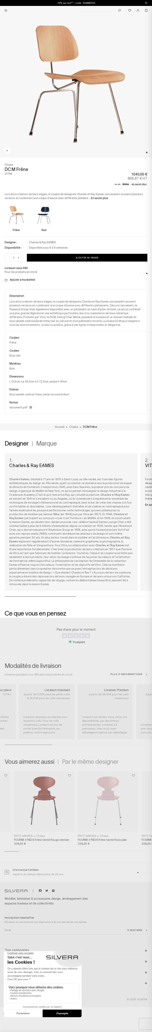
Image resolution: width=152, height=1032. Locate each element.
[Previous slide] (60, 1018)
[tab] (146, 152)
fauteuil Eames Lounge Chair (106, 522)
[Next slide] (91, 1018)
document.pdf (18, 407)
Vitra (64, 545)
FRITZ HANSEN (23, 835)
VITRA (8, 173)
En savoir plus (139, 184)
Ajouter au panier (87, 257)
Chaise (40, 835)
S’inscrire (135, 930)
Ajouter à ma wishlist (22, 279)
